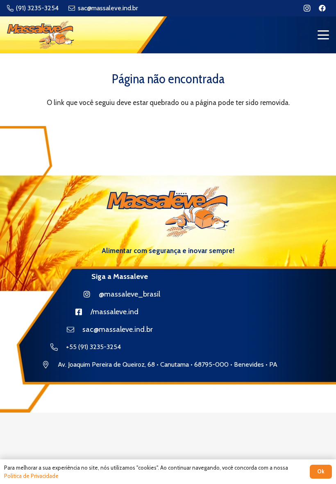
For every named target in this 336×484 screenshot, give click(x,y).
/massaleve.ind (114, 311)
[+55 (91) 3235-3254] (58, 347)
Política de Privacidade (31, 476)
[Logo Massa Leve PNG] (40, 35)
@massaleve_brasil (129, 294)
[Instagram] (307, 8)
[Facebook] (322, 8)
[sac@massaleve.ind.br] (74, 329)
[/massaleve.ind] (83, 311)
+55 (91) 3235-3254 (93, 347)
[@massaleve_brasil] (91, 294)
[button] (323, 35)
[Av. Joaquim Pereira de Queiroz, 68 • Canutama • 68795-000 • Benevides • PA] (50, 364)
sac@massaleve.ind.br (117, 329)
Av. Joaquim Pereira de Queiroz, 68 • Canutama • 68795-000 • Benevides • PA (167, 364)
